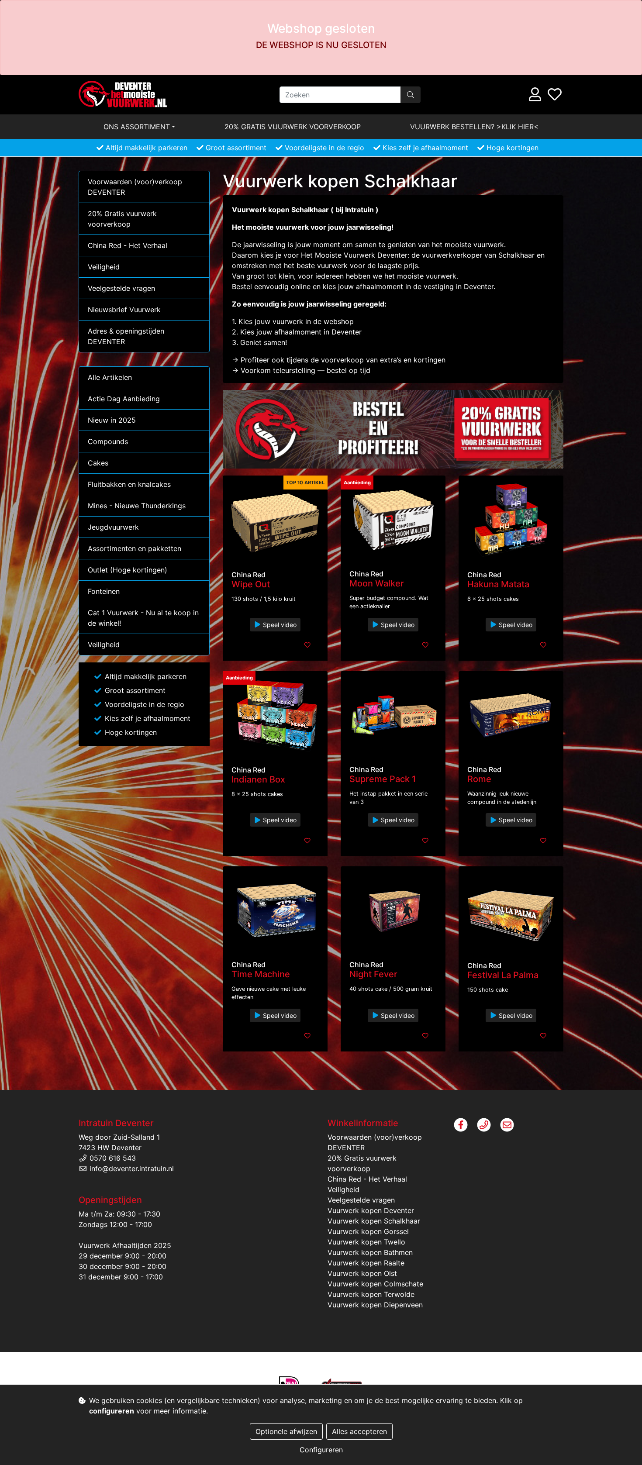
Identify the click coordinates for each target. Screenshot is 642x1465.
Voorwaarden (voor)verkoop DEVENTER (135, 186)
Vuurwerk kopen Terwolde (371, 1294)
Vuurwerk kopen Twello (366, 1241)
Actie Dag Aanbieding (124, 398)
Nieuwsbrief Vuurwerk (124, 309)
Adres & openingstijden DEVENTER (126, 336)
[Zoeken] (410, 94)
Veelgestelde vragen (121, 288)
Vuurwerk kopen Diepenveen (375, 1304)
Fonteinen (104, 591)
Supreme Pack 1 (382, 779)
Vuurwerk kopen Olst (362, 1273)
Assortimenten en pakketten (134, 548)
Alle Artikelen (110, 377)
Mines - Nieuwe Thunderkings (137, 505)
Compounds (108, 441)
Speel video (279, 624)
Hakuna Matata (498, 584)
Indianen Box (258, 779)
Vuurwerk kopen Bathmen (370, 1252)
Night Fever (373, 974)
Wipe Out (250, 584)
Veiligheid (104, 266)
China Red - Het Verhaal (127, 245)
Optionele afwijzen (286, 1431)
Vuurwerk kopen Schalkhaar (374, 1221)
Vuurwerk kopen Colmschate (375, 1283)
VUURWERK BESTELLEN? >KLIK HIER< (474, 126)
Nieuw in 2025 (112, 420)
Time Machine (260, 974)
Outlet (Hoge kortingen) (127, 569)
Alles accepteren (359, 1431)
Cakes (98, 462)
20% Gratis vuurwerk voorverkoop (292, 126)
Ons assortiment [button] (137, 126)
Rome (479, 779)
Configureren (321, 1449)
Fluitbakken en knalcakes (129, 484)
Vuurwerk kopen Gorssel (368, 1231)
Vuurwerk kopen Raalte (366, 1262)
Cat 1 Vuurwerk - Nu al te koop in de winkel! (143, 617)
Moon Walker (376, 583)
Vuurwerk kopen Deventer (371, 1210)
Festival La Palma (502, 975)
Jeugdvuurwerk (113, 527)
